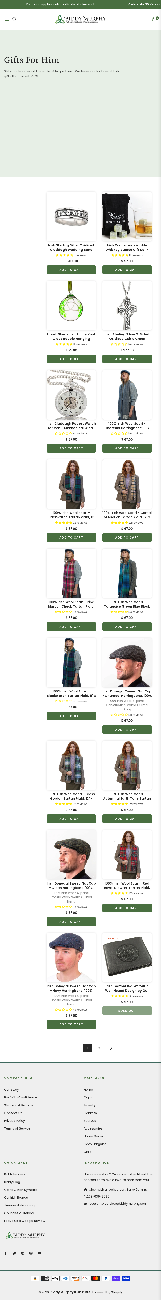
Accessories (93, 1128)
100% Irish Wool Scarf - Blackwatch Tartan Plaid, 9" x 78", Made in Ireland (71, 693)
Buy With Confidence (20, 1097)
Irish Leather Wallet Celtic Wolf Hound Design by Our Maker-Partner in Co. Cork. (127, 988)
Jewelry (89, 1105)
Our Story (11, 1089)
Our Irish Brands (16, 1197)
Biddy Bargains (95, 1144)
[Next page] (111, 1048)
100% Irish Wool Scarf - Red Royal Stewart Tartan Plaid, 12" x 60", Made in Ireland (127, 885)
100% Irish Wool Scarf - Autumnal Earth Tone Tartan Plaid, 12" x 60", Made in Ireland (127, 796)
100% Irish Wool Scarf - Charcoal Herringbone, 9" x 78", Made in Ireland (127, 425)
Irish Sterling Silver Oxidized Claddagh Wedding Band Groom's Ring (71, 247)
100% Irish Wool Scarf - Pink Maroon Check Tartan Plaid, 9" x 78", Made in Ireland (71, 604)
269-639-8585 (98, 1196)
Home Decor (93, 1136)
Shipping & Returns (18, 1105)
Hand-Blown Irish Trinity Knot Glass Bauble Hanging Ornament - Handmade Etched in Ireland (71, 336)
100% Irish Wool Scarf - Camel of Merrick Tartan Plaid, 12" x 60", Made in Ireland (127, 515)
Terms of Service (17, 1128)
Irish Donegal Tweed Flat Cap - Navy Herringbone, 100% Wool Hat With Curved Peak (71, 988)
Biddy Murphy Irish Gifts (70, 1292)
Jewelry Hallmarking (19, 1205)
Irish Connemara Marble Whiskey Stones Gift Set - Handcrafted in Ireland (127, 247)
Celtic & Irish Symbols (20, 1189)
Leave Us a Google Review (24, 1221)
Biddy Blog (12, 1182)
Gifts (87, 1151)
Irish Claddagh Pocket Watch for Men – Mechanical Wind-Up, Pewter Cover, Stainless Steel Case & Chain (71, 425)
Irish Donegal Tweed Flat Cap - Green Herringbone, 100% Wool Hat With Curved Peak (71, 885)
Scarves (90, 1120)
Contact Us (13, 1113)
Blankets (90, 1113)
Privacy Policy (14, 1120)
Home (88, 1089)
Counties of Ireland (19, 1213)
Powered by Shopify (107, 1292)
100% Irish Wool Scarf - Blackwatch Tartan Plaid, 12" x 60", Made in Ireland (71, 515)
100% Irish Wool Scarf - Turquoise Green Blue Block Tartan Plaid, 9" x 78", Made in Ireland (127, 604)
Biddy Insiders (14, 1174)
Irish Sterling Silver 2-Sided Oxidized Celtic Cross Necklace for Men (127, 336)
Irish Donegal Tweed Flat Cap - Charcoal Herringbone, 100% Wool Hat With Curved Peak (127, 693)
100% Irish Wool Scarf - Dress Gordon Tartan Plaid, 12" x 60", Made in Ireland (71, 796)
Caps (88, 1097)
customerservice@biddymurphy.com (118, 1203)
